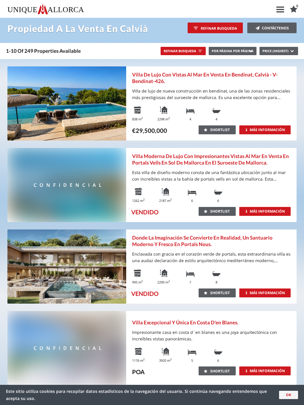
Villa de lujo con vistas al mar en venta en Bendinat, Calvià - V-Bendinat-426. (205, 77)
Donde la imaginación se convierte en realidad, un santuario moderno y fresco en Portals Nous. (202, 241)
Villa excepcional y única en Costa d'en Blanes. (185, 322)
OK (288, 394)
